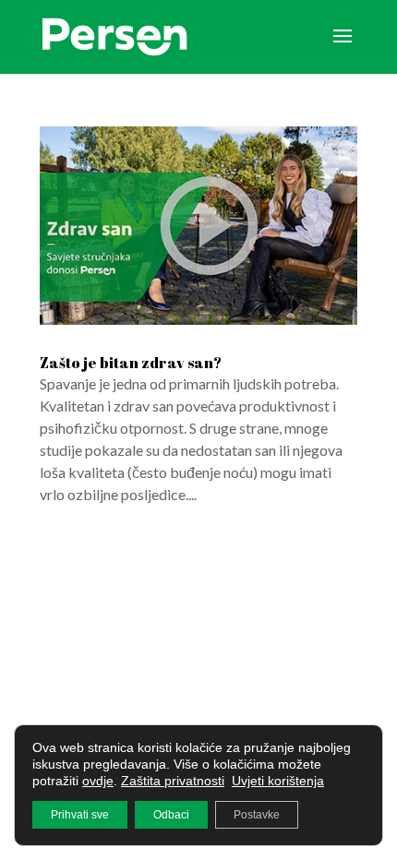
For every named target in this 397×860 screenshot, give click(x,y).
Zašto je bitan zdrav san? (131, 362)
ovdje (98, 780)
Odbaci (171, 814)
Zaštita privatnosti (172, 780)
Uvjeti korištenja (278, 780)
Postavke (257, 814)
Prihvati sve (80, 814)
